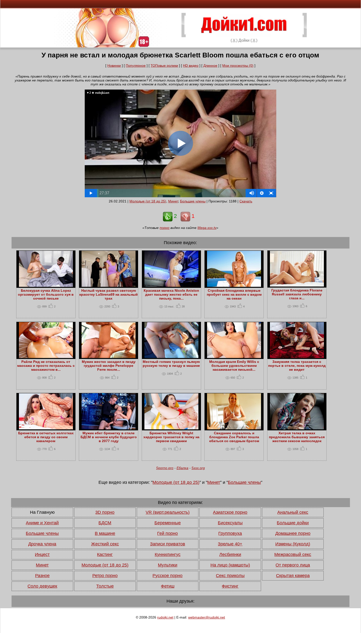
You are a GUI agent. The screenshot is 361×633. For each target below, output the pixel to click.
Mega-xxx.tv (206, 228)
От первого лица (293, 565)
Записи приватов (167, 543)
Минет (173, 201)
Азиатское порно (230, 512)
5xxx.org (198, 468)
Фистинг (230, 586)
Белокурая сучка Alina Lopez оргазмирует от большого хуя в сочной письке (46, 294)
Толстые (105, 586)
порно (164, 228)
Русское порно (167, 575)
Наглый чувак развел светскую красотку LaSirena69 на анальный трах (108, 294)
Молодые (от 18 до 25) (147, 201)
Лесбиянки (230, 554)
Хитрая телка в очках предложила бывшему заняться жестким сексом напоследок (297, 437)
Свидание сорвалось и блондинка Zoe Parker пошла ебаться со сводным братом (234, 437)
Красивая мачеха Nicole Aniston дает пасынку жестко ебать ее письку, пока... (171, 294)
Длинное (210, 65)
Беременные (167, 522)
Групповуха (230, 533)
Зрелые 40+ (230, 543)
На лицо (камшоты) (230, 565)
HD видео (190, 65)
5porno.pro (164, 468)
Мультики (167, 565)
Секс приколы (230, 575)
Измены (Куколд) (292, 543)
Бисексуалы (230, 522)
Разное (42, 575)
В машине (105, 533)
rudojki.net (165, 617)
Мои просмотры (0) (237, 65)
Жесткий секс (105, 543)
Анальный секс (292, 512)
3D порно (104, 512)
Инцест (42, 554)
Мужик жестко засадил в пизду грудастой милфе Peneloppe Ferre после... (109, 365)
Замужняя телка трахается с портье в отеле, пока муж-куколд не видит (297, 365)
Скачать (245, 201)
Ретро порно (105, 575)
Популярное (136, 65)
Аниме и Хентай (42, 522)
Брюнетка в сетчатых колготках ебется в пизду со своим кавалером (46, 437)
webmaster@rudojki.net (206, 617)
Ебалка (182, 468)
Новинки (114, 65)
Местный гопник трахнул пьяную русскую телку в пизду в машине (171, 364)
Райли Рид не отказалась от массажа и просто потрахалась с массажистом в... (46, 365)
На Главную (42, 512)
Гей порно (167, 533)
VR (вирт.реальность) (168, 512)
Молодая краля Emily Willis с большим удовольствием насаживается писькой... (234, 365)
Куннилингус (167, 554)
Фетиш (167, 586)
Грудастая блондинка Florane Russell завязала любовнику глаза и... (296, 294)
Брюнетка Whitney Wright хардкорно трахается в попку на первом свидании (171, 437)
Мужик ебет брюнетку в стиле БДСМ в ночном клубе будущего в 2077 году (109, 437)
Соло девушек (42, 586)
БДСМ (104, 522)
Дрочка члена (42, 543)
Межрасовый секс (292, 554)
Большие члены (193, 201)
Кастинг (105, 554)
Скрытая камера (293, 575)
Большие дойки (293, 522)
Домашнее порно (292, 533)
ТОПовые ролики (164, 65)
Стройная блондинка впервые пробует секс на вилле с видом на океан (234, 294)
